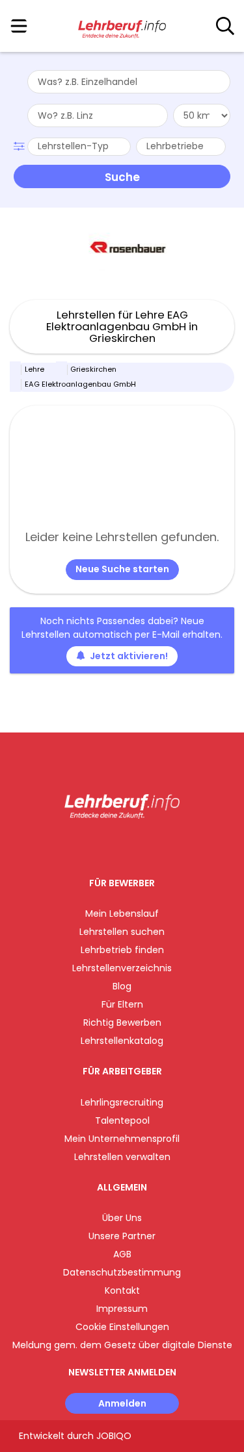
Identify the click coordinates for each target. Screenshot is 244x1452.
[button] (20, 145)
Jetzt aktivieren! (129, 655)
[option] (122, 247)
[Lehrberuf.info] (122, 26)
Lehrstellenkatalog (122, 1040)
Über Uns (122, 1217)
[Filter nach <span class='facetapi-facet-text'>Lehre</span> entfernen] (15, 370)
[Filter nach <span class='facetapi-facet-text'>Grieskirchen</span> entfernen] (62, 370)
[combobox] (128, 81)
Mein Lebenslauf (122, 913)
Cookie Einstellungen (122, 1326)
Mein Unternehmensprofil (122, 1138)
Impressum (122, 1308)
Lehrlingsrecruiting (122, 1102)
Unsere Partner (122, 1235)
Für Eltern (122, 1004)
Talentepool (122, 1120)
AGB (122, 1254)
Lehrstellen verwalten (122, 1156)
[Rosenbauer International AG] (122, 247)
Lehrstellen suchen (122, 931)
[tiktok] (154, 845)
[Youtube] (135, 845)
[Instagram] (113, 845)
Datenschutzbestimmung (122, 1272)
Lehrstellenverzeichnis (122, 968)
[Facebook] (92, 845)
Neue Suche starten (122, 569)
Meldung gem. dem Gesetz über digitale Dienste (122, 1344)
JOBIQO (113, 1435)
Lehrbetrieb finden (122, 949)
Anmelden (122, 1403)
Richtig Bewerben (122, 1022)
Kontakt (122, 1290)
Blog (122, 986)
